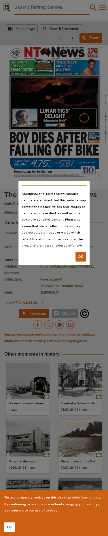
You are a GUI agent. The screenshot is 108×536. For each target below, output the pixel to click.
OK (80, 256)
